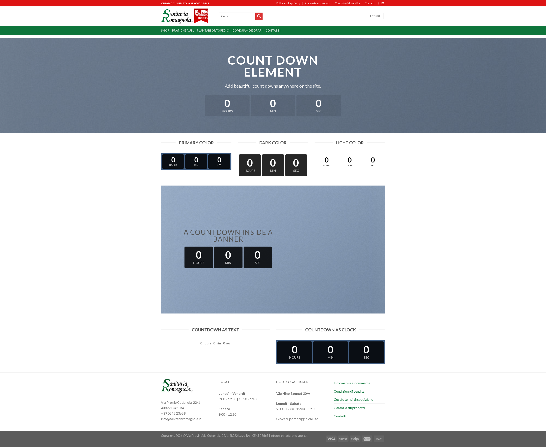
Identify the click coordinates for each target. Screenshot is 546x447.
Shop (165, 30)
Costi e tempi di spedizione (353, 399)
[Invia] (259, 16)
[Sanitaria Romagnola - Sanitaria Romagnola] (186, 16)
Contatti (369, 3)
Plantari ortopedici (213, 30)
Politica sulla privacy (288, 3)
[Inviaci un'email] (383, 3)
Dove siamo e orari (247, 30)
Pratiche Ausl (183, 30)
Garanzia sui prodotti (317, 3)
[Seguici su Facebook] (379, 3)
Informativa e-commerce (352, 383)
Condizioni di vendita (347, 3)
